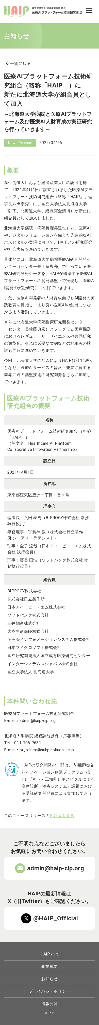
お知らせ (49, 978)
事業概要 (49, 966)
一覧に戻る (18, 63)
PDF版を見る (62, 815)
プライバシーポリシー (49, 991)
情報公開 (49, 1003)
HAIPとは (50, 954)
